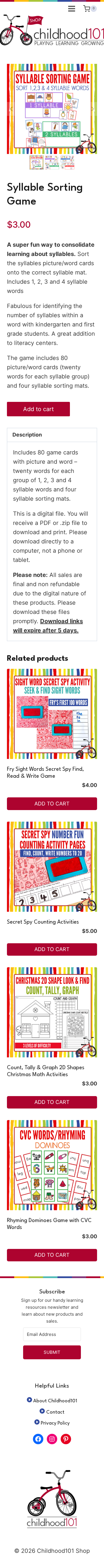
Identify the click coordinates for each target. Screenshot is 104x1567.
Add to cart (38, 409)
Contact (55, 1412)
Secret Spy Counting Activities (43, 922)
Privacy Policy (55, 1423)
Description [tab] (27, 435)
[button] (36, 162)
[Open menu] (71, 8)
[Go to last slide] (11, 109)
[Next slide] (92, 109)
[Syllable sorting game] (52, 109)
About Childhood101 (55, 1401)
